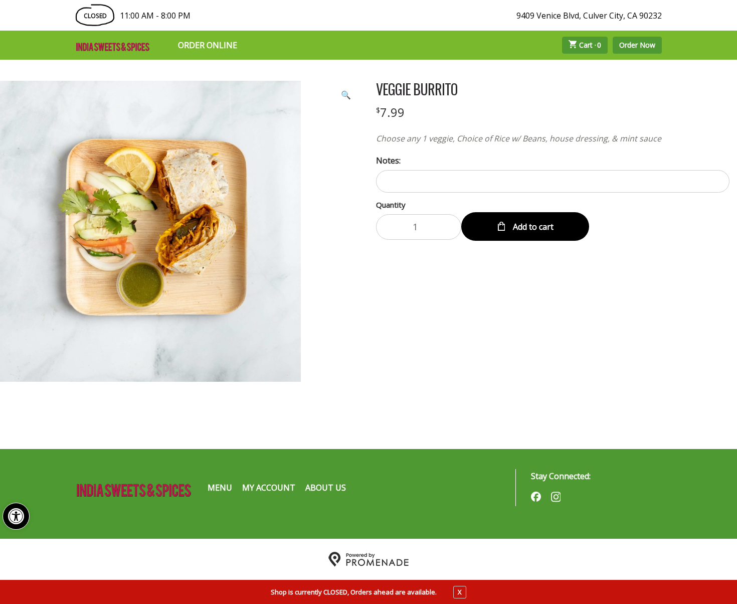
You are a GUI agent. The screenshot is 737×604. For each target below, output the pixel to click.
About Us (325, 487)
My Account (268, 487)
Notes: (388, 160)
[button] (16, 516)
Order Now (637, 45)
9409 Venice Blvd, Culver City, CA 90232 (589, 15)
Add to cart (532, 226)
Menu (220, 487)
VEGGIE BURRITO (416, 89)
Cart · (590, 45)
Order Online (207, 45)
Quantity (391, 205)
